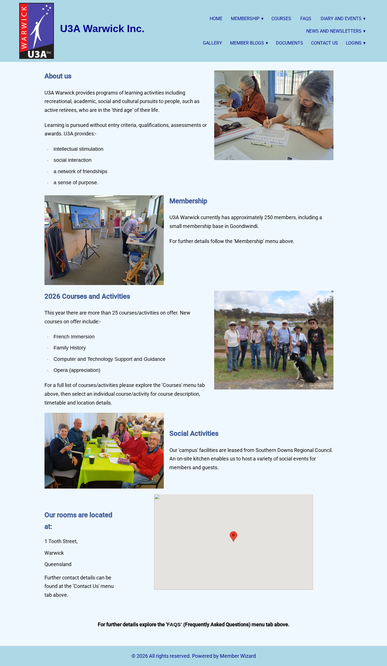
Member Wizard (238, 656)
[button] (233, 536)
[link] (36, 31)
